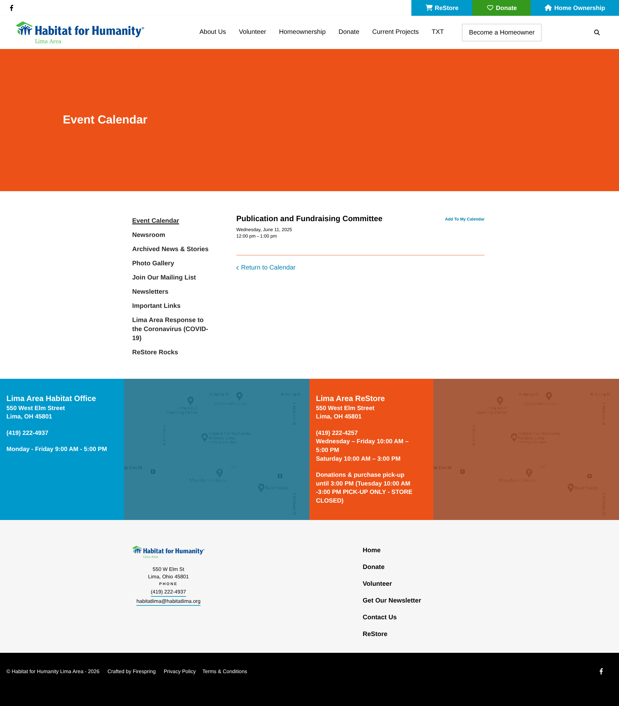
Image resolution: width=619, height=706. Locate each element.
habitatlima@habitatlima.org (168, 601)
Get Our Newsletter (392, 600)
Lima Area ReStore (350, 398)
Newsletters (150, 291)
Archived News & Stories (170, 249)
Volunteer (252, 31)
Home (372, 550)
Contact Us (380, 617)
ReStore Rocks (155, 352)
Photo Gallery (153, 263)
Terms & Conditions (224, 671)
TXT (438, 31)
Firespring (144, 671)
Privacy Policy (180, 671)
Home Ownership (579, 8)
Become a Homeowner (502, 32)
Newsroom (148, 235)
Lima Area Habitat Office (51, 398)
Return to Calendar (268, 267)
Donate (506, 8)
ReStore (447, 8)
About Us (213, 31)
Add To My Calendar (465, 219)
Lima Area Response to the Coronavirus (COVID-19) (170, 329)
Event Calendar (155, 220)
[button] (597, 32)
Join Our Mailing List (164, 277)
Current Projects (395, 31)
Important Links (156, 305)
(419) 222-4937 (168, 592)
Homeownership (302, 31)
